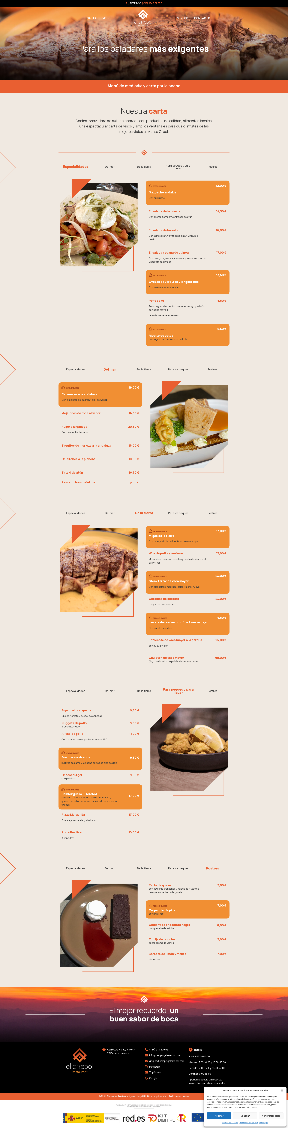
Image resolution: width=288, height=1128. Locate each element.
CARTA (91, 18)
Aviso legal (263, 1123)
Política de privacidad (249, 1123)
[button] (282, 1090)
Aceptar (219, 1115)
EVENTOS (182, 18)
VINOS (106, 18)
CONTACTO (202, 18)
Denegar (245, 1115)
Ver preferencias (271, 1115)
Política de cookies (230, 1123)
